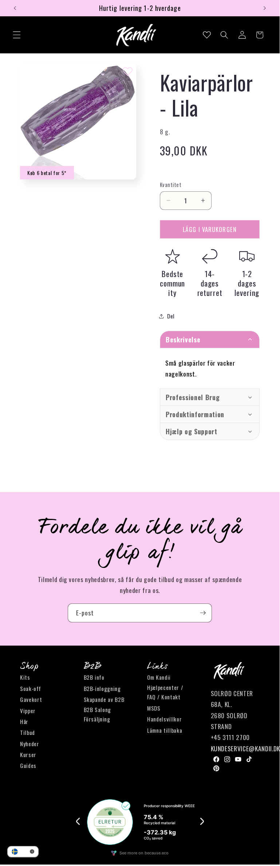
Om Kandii (159, 677)
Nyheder (29, 744)
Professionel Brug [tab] (193, 397)
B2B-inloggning (102, 688)
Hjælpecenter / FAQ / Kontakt (165, 692)
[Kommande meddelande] (265, 8)
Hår (24, 721)
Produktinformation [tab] (195, 414)
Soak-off (30, 688)
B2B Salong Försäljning (97, 714)
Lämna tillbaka (164, 730)
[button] (16, 35)
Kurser (28, 755)
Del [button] (171, 316)
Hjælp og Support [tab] (191, 431)
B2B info (94, 677)
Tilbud (27, 732)
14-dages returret (209, 283)
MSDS (154, 708)
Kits (25, 677)
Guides (28, 765)
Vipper (28, 711)
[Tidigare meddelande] (15, 8)
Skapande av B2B (104, 699)
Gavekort (31, 699)
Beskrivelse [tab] (183, 339)
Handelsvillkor (164, 719)
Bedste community (172, 283)
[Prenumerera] (203, 612)
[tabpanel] (210, 368)
